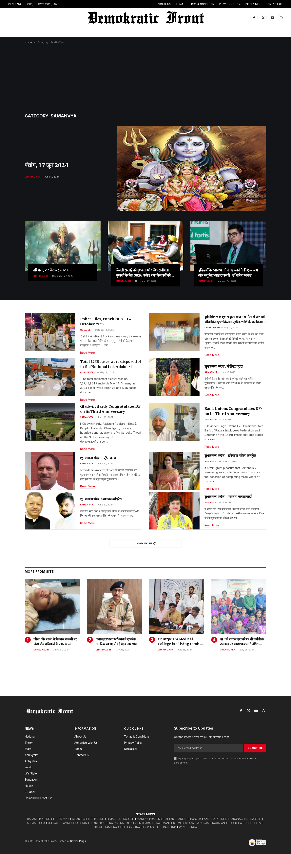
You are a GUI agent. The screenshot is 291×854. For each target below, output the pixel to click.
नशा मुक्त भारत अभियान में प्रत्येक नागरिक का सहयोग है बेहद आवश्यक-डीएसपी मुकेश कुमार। (117, 642)
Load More (143, 543)
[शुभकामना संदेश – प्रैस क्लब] (50, 471)
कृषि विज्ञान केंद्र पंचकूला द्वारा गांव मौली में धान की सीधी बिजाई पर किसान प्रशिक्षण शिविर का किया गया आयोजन (234, 319)
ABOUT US (164, 4)
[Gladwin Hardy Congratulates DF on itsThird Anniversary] (50, 422)
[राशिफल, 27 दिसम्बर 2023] (63, 246)
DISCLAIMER (252, 4)
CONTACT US (273, 4)
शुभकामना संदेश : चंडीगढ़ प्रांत (223, 366)
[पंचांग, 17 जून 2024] (191, 168)
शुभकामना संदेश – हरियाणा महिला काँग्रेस (230, 455)
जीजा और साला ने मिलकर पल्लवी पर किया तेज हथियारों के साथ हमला (55, 641)
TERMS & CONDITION (201, 4)
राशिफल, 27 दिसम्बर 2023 (50, 270)
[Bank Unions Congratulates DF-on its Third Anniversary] (174, 422)
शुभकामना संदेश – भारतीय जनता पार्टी (228, 496)
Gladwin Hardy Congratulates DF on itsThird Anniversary (110, 409)
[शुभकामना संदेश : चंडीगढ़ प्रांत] (174, 377)
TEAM (179, 4)
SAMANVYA (211, 372)
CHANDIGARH (32, 176)
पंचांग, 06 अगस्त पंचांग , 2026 (43, 4)
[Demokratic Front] (145, 17)
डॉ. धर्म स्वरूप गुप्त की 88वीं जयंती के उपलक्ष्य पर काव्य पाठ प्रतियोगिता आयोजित (242, 642)
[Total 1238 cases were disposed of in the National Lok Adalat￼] (50, 377)
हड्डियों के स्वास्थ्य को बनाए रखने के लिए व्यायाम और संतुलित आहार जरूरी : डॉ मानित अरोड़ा (228, 273)
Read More (87, 352)
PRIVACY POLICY (229, 4)
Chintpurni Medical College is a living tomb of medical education (181, 642)
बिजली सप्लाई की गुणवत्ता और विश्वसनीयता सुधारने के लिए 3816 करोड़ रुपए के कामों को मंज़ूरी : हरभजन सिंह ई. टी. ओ (143, 273)
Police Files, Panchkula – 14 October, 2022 (105, 321)
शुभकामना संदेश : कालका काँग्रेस (101, 498)
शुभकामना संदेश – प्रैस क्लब (98, 457)
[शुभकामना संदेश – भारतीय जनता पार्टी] (174, 511)
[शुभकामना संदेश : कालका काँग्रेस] (50, 511)
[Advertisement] (145, 75)
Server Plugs (78, 840)
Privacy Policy (247, 758)
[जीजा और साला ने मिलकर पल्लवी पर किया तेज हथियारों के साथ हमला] (52, 606)
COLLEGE (85, 330)
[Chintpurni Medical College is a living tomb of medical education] (176, 606)
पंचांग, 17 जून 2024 (46, 165)
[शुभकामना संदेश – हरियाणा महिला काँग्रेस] (174, 471)
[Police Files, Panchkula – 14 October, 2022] (50, 332)
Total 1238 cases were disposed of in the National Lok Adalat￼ (110, 364)
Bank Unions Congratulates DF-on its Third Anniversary (233, 411)
